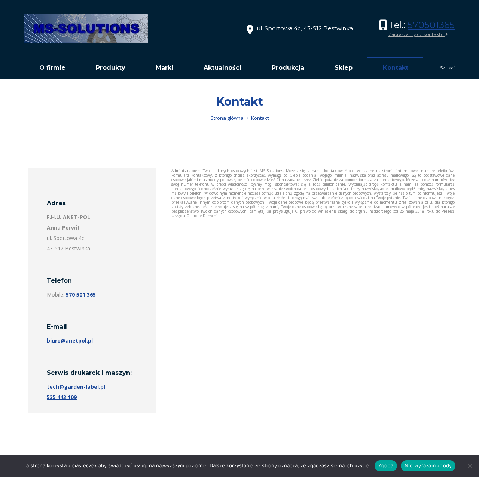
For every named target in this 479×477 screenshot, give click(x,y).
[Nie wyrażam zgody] (469, 466)
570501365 (431, 24)
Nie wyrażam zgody (428, 465)
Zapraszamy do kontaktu (416, 34)
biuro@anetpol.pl (70, 340)
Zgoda (385, 465)
